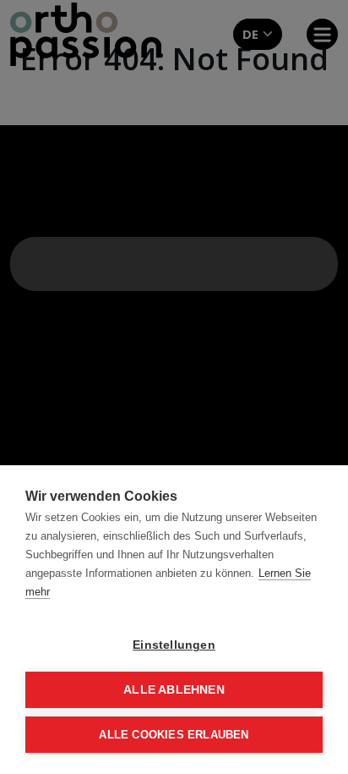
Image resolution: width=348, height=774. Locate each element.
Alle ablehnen (174, 689)
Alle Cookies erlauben (173, 734)
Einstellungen (174, 645)
